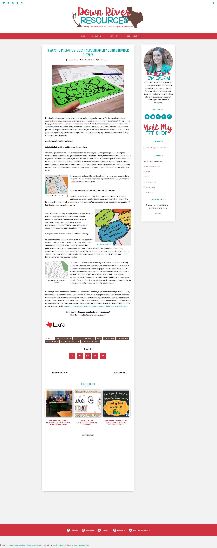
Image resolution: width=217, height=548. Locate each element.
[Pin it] (103, 356)
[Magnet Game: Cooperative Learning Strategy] (87, 404)
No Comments (103, 60)
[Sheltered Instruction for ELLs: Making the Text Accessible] (116, 404)
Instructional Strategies (152, 166)
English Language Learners (84, 338)
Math (99, 338)
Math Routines (122, 338)
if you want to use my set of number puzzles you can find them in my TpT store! (95, 306)
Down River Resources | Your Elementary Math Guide (25, 545)
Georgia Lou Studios (81, 545)
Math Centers (109, 338)
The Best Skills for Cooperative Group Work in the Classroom (58, 422)
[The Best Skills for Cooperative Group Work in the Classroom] (58, 404)
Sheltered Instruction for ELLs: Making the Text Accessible (116, 422)
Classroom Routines (63, 338)
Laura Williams (73, 60)
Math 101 (147, 172)
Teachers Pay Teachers (90, 342)
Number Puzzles (52, 342)
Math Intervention (150, 182)
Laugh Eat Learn (58, 545)
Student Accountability (70, 342)
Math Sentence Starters (104, 244)
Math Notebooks (149, 187)
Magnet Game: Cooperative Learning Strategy (87, 422)
